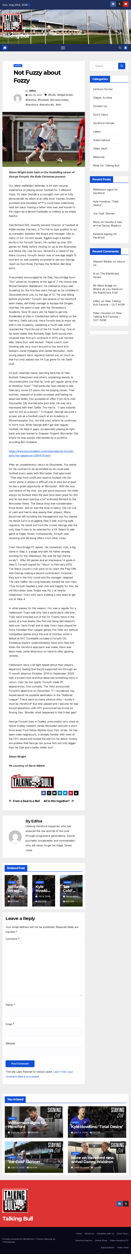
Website (10, 1043)
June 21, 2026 (82, 1167)
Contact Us (100, 106)
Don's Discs (100, 114)
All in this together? (57, 801)
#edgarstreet (65, 94)
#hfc (58, 104)
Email (10, 1024)
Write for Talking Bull (106, 165)
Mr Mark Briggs (103, 285)
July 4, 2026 (81, 1132)
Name (10, 1004)
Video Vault (100, 148)
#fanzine (31, 99)
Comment (12, 938)
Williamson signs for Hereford (27, 1124)
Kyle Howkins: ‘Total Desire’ (97, 1126)
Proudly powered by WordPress (18, 1239)
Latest (18, 66)
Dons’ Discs (123, 1233)
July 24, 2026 (19, 1132)
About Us (89, 1233)
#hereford (32, 104)
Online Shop (101, 1240)
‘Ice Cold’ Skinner (70, 890)
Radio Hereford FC (119, 1240)
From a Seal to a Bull (26, 801)
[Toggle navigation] (63, 47)
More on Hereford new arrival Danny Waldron (92, 1159)
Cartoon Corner (103, 89)
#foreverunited (59, 99)
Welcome (98, 157)
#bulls (52, 94)
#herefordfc (46, 104)
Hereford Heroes (104, 123)
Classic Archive (102, 97)
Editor (32, 90)
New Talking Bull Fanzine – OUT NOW (107, 316)
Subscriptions (101, 140)
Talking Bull (15, 36)
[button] (120, 47)
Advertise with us (105, 1233)
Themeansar (8, 1242)
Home (79, 1233)
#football (43, 99)
